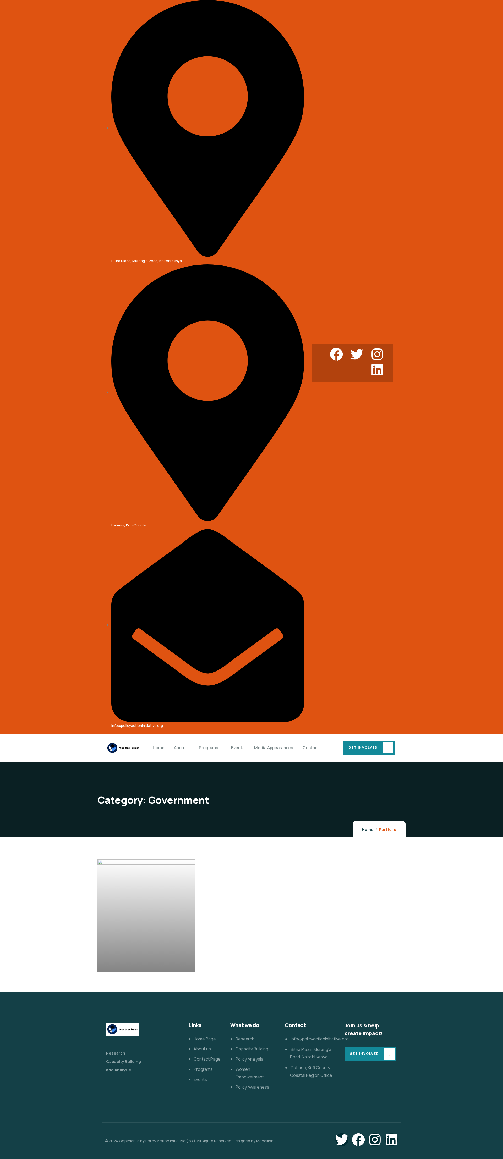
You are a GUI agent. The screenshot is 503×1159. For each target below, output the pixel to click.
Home (368, 829)
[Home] (123, 748)
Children (113, 967)
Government (135, 967)
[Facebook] (336, 354)
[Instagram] (377, 354)
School (169, 967)
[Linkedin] (377, 369)
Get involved (363, 747)
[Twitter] (356, 354)
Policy (154, 967)
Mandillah (265, 1141)
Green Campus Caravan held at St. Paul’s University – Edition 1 (142, 956)
